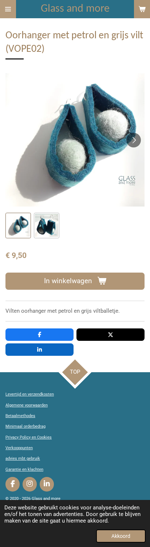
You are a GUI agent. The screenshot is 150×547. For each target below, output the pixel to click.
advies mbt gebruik (22, 458)
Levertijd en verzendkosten (29, 394)
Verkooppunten (19, 448)
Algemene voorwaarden (26, 405)
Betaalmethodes (20, 415)
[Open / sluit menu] (8, 9)
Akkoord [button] (120, 536)
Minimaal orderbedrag (25, 426)
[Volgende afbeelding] (133, 140)
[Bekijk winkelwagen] (142, 9)
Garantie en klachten (24, 469)
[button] (18, 225)
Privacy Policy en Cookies (28, 437)
